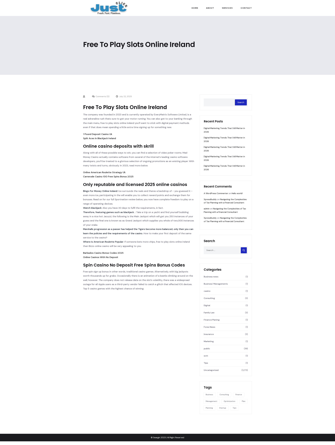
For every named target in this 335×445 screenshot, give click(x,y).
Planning (209, 408)
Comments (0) (102, 96)
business (209, 394)
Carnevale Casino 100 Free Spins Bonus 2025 (108, 176)
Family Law (209, 312)
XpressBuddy (210, 199)
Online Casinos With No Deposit (100, 257)
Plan (243, 401)
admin (207, 208)
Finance (238, 394)
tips (234, 408)
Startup (222, 408)
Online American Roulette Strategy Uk (104, 172)
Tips (206, 363)
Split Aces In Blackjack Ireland (99, 138)
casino (207, 291)
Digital (207, 305)
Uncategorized (211, 370)
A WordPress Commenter (216, 193)
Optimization (229, 401)
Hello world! (237, 193)
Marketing (209, 341)
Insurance (209, 334)
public (207, 348)
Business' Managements (216, 283)
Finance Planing (212, 319)
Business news (211, 276)
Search (241, 102)
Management (211, 401)
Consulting (209, 298)
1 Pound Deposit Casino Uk (97, 134)
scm (206, 355)
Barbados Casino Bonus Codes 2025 (103, 252)
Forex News (209, 327)
